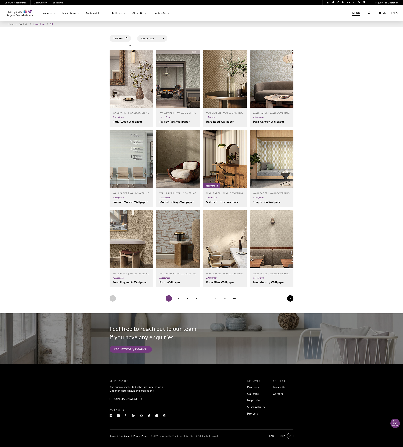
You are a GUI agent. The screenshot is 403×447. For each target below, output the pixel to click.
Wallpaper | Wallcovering (131, 112)
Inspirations (69, 12)
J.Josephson (118, 117)
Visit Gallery (40, 2)
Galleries (117, 12)
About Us (137, 12)
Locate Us (58, 2)
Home (11, 24)
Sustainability (94, 12)
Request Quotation (392, 416)
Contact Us (159, 12)
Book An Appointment (16, 2)
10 (234, 298)
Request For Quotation (386, 2)
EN (393, 12)
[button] (281, 436)
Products (47, 12)
